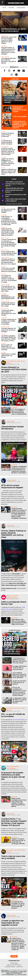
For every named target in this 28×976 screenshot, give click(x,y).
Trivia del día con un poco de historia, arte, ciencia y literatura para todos (8, 288)
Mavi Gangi (10, 421)
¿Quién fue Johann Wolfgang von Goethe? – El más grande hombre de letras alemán (7, 162)
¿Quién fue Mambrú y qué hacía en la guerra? (19, 682)
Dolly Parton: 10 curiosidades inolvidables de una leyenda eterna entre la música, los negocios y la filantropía (9, 220)
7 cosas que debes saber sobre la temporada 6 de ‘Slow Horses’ (8, 313)
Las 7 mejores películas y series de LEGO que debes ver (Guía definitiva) (19, 675)
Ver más (14, 956)
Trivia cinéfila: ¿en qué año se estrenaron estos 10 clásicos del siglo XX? (15, 183)
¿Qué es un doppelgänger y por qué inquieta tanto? (8, 297)
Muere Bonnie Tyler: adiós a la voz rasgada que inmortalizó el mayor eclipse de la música (19, 622)
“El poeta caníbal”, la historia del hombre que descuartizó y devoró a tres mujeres (8, 261)
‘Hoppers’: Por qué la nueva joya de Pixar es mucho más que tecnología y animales (18, 841)
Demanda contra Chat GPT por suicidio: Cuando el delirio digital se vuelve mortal (9, 40)
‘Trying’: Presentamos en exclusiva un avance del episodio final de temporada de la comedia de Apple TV (8, 243)
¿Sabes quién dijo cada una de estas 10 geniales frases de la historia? (14, 190)
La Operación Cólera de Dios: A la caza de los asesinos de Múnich (19, 700)
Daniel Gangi (11, 480)
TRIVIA (4, 7)
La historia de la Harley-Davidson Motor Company (7, 142)
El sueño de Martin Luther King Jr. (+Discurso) (7, 134)
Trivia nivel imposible (20, 116)
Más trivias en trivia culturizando (14, 203)
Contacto (19, 967)
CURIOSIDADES (21, 7)
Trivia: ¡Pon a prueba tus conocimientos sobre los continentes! (8, 269)
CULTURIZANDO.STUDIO (18, 970)
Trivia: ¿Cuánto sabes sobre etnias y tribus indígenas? (15, 200)
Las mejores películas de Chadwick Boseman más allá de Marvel (8, 60)
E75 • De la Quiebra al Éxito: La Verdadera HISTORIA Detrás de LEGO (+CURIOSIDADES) (18, 411)
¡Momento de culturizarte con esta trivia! (15, 195)
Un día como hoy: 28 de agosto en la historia (8, 210)
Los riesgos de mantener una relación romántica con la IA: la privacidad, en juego (9, 279)
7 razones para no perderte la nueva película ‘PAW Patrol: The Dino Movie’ (20, 660)
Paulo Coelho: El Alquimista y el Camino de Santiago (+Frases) (8, 347)
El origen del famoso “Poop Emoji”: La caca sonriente (19, 667)
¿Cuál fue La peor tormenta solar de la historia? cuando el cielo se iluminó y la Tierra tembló (8, 151)
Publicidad (14, 963)
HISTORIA (11, 7)
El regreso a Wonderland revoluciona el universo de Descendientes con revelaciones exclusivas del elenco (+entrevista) (19, 470)
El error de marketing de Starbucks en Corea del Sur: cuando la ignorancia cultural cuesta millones (19, 691)
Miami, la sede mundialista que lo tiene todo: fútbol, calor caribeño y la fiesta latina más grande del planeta (18, 802)
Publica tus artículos (14, 965)
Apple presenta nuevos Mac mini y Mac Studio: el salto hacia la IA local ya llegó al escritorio (7, 232)
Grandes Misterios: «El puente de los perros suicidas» (8, 330)
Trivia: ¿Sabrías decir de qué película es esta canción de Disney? (9, 253)
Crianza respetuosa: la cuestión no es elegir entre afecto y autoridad (8, 322)
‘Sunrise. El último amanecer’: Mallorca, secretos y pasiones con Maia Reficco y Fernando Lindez (14, 97)
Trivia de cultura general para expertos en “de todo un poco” (20, 109)
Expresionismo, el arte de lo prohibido (13, 30)
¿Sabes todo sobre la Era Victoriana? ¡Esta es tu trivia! (8, 304)
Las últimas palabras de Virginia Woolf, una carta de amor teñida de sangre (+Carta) (8, 338)
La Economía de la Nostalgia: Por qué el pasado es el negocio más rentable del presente (17, 905)
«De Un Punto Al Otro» (18, 719)
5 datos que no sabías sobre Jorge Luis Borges (8, 355)
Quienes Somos (10, 967)
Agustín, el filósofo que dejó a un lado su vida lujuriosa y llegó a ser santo (9, 172)
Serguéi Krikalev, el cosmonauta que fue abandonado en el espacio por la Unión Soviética (8, 51)
